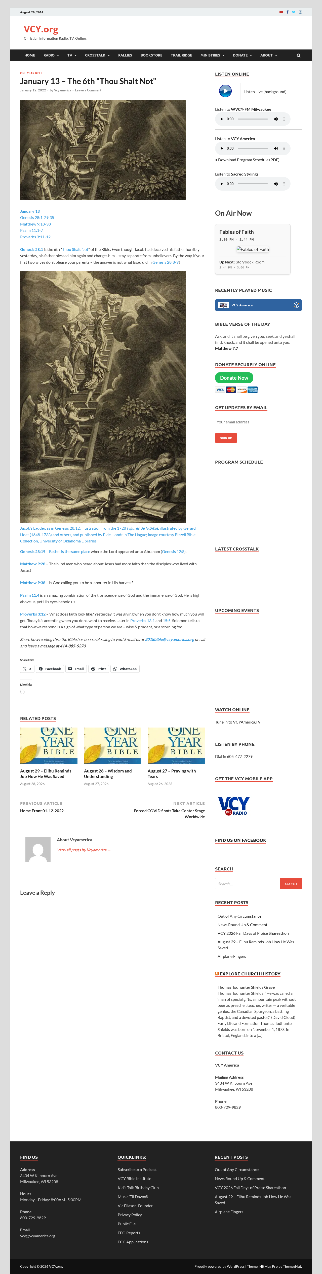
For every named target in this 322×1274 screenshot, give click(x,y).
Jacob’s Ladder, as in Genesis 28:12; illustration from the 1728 (73, 528)
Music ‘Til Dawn (133, 1196)
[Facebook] (287, 12)
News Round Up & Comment (242, 924)
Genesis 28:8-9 (165, 262)
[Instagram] (300, 12)
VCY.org (41, 29)
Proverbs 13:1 (142, 620)
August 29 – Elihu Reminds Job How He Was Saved (45, 773)
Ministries (210, 55)
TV (69, 55)
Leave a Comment (88, 90)
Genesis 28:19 (32, 551)
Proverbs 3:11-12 (35, 236)
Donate (240, 55)
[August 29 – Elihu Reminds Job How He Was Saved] (48, 765)
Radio (49, 55)
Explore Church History (250, 973)
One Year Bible (31, 73)
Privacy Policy (130, 1214)
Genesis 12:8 (173, 551)
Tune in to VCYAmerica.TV (238, 721)
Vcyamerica (62, 90)
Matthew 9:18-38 (35, 223)
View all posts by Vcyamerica (84, 849)
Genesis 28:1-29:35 (37, 217)
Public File (127, 1223)
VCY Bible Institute (134, 1178)
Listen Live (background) (265, 91)
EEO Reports (129, 1232)
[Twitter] (294, 12)
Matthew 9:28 (32, 563)
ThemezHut (292, 1266)
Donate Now (234, 378)
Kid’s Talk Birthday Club (138, 1187)
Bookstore (151, 55)
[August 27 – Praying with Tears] (176, 765)
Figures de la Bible (142, 528)
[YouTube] (281, 12)
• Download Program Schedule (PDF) (247, 159)
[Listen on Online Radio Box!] (296, 306)
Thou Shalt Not (75, 249)
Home (29, 55)
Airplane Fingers (232, 956)
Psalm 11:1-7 (31, 230)
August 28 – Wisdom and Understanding (108, 773)
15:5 (167, 620)
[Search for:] (258, 883)
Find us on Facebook (240, 840)
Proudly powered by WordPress (219, 1266)
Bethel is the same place (70, 551)
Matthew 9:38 (32, 582)
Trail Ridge (181, 55)
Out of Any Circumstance (239, 916)
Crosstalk (95, 55)
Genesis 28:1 (31, 249)
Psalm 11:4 (29, 595)
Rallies (125, 55)
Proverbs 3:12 (33, 614)
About (266, 55)
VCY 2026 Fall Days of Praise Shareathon (253, 933)
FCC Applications (133, 1241)
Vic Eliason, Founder (135, 1205)
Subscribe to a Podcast (137, 1169)
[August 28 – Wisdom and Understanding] (112, 765)
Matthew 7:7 (226, 348)
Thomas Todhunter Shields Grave (246, 987)
